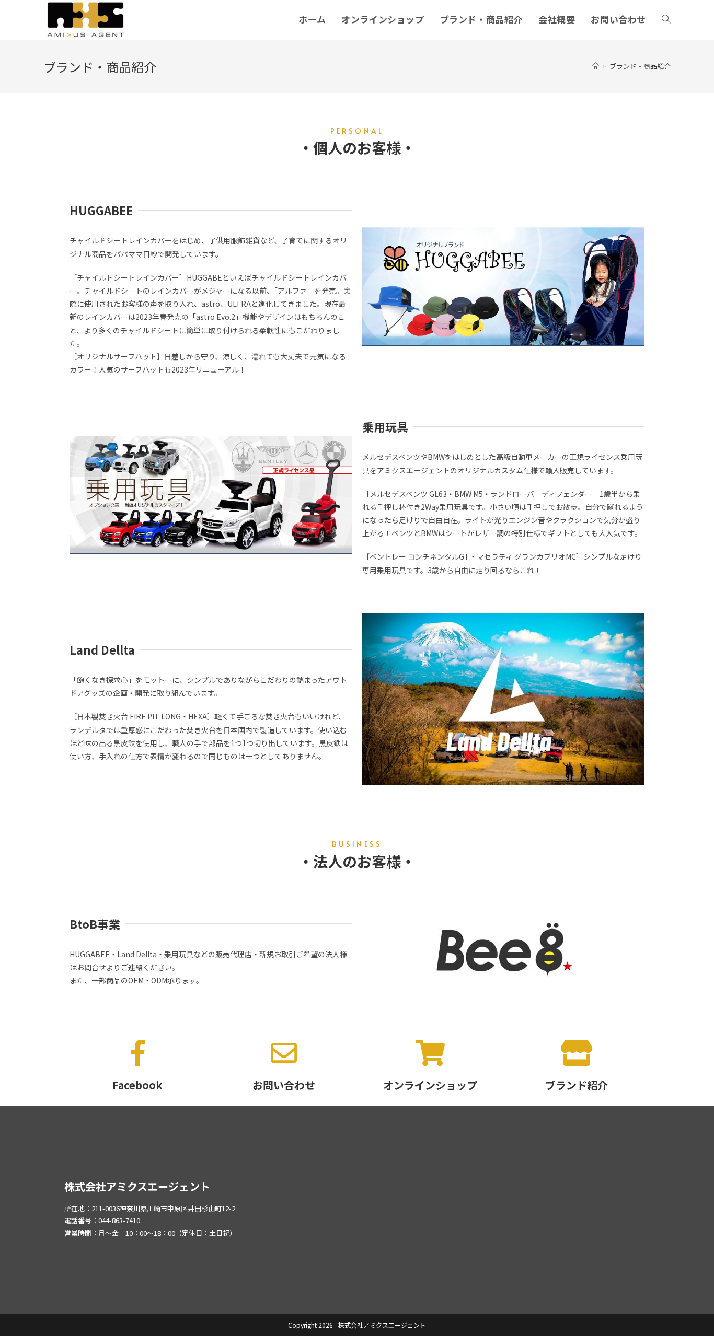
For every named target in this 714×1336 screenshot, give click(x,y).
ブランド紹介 (576, 1085)
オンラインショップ (430, 1085)
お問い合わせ (283, 1085)
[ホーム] (595, 66)
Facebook (137, 1085)
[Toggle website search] (666, 19)
